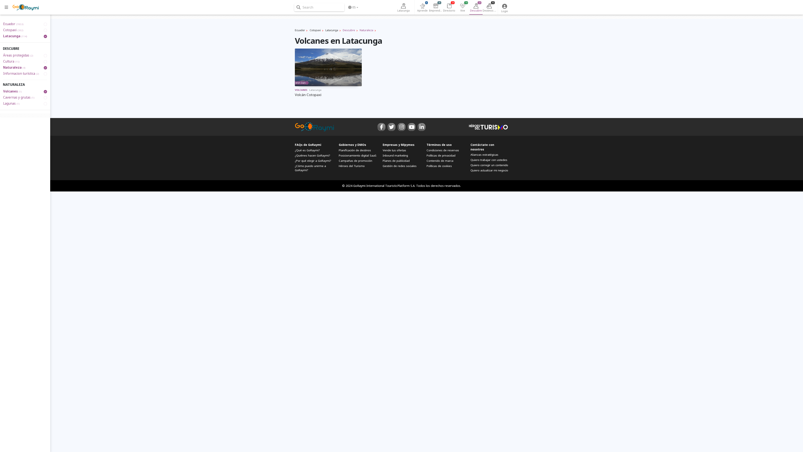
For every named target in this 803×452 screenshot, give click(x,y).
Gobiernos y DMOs (352, 145)
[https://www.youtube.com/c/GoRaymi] (412, 127)
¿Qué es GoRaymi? (307, 150)
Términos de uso (439, 145)
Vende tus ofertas (394, 150)
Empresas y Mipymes (398, 145)
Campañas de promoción (355, 161)
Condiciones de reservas (443, 150)
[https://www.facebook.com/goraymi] (381, 127)
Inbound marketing (395, 155)
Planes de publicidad (396, 161)
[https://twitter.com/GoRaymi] (391, 127)
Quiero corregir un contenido (489, 165)
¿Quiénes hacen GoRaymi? (312, 155)
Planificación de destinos (355, 150)
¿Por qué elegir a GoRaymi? (313, 161)
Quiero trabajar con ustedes (489, 160)
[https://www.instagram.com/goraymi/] (401, 127)
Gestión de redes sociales (400, 166)
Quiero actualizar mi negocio (489, 170)
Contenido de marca (440, 161)
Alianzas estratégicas (484, 155)
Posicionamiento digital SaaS (357, 155)
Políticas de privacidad (441, 155)
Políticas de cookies (439, 166)
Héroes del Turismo (352, 166)
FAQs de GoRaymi (308, 145)
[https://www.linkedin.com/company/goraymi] (422, 127)
